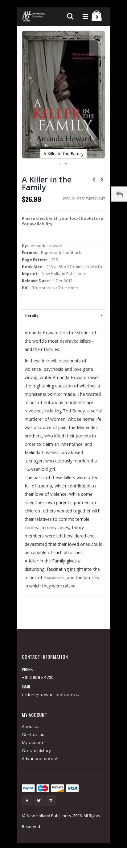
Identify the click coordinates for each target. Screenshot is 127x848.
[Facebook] (27, 800)
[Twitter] (39, 800)
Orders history (36, 751)
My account (34, 743)
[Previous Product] (94, 179)
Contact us (33, 734)
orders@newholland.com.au (51, 695)
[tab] (63, 316)
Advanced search (40, 759)
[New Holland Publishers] (34, 16)
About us (31, 726)
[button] (97, 43)
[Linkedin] (50, 800)
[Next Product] (101, 179)
